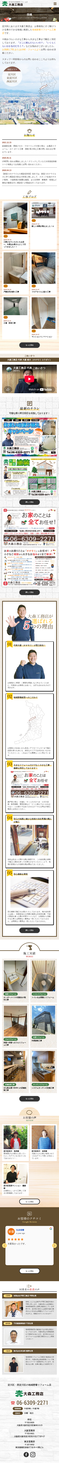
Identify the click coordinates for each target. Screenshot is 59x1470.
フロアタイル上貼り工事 (41, 292)
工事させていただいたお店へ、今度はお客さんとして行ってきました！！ (15, 244)
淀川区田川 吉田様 (39, 1151)
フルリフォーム (10, 1039)
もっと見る (30, 345)
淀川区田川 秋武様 (11, 1151)
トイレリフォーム (39, 994)
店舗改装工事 (10, 1084)
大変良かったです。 (17, 1243)
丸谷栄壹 (20, 1229)
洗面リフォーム (10, 994)
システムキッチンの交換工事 (43, 1088)
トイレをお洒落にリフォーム (43, 997)
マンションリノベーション (42, 337)
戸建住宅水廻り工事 (11, 292)
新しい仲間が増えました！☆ (43, 226)
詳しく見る (30, 502)
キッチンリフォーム (40, 1084)
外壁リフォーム (38, 1037)
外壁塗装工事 (37, 1041)
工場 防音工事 (10, 323)
